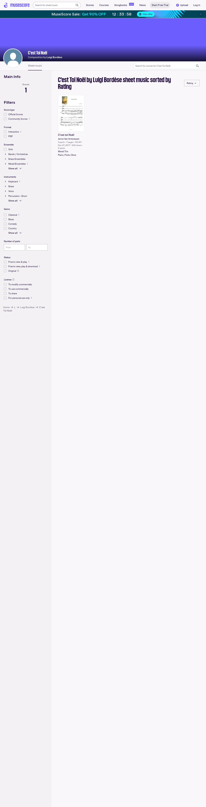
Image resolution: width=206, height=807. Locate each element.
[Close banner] (200, 14)
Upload (184, 5)
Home (6, 307)
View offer (147, 14)
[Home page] (17, 5)
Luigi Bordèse (27, 307)
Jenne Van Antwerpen (68, 139)
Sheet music (35, 65)
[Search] (77, 5)
